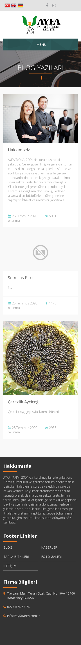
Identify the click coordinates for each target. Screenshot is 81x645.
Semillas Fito (20, 277)
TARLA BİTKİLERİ (16, 556)
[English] (13, 6)
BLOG (7, 547)
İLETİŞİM (9, 566)
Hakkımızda (19, 149)
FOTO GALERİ (51, 556)
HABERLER (49, 547)
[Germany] (20, 6)
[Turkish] (7, 6)
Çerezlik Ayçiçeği (24, 401)
